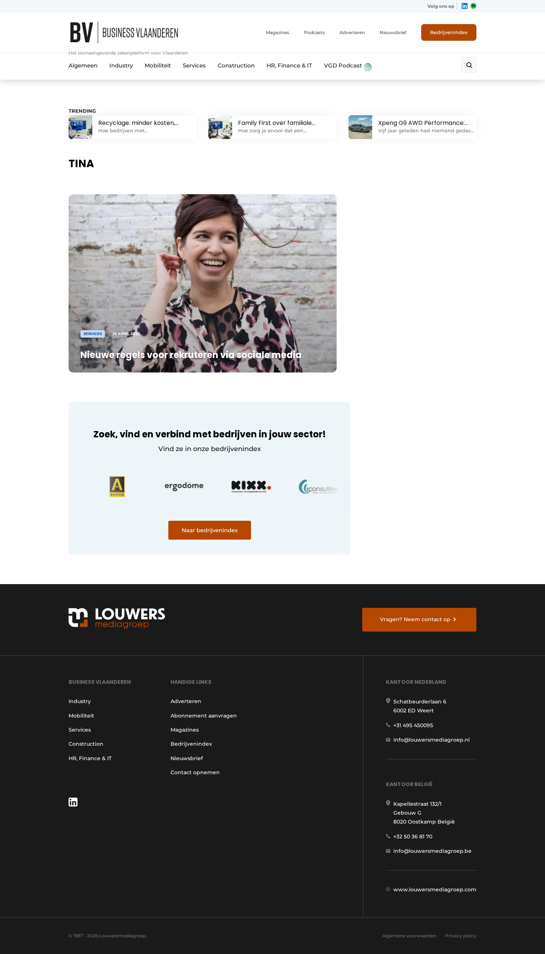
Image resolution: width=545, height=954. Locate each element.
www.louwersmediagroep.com (434, 889)
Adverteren (352, 32)
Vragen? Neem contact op (415, 619)
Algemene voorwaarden (409, 935)
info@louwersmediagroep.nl (431, 739)
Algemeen (83, 65)
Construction (236, 65)
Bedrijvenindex (449, 32)
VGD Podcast (343, 65)
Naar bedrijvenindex (210, 530)
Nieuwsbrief (393, 32)
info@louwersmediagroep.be (432, 851)
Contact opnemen (195, 772)
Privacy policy (460, 935)
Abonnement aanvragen (204, 715)
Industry (121, 65)
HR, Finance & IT (289, 65)
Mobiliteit (158, 65)
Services (194, 65)
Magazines (277, 32)
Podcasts (314, 32)
